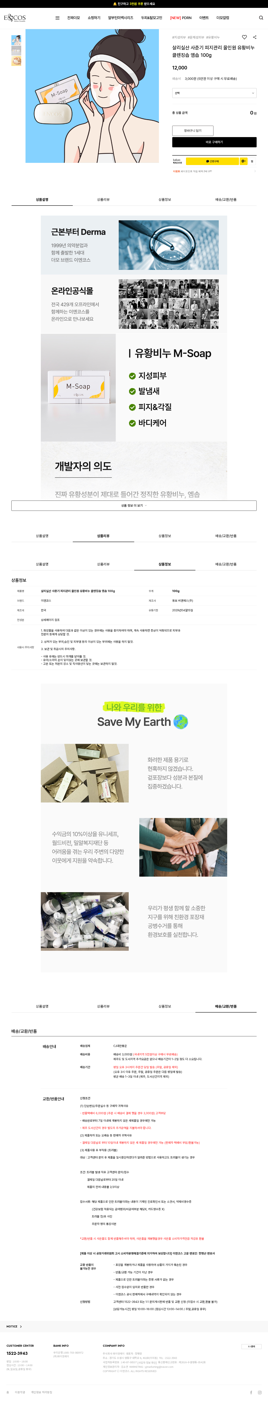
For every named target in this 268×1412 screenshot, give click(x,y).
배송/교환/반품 (226, 199)
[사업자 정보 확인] (147, 1362)
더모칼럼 (223, 18)
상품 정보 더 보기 (132, 505)
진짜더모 (73, 18)
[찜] (252, 161)
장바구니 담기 (192, 131)
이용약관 (20, 1392)
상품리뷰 (103, 199)
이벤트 (204, 18)
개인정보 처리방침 (41, 1392)
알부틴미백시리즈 (120, 18)
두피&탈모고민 (151, 18)
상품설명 (42, 199)
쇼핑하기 (94, 18)
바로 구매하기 (214, 142)
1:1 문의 (251, 1346)
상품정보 (165, 199)
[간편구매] (212, 161)
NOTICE (11, 1326)
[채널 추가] (244, 161)
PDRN (180, 18)
